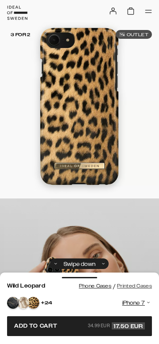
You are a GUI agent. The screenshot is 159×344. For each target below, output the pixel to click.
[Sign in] (113, 11)
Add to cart (78, 325)
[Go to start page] (17, 13)
